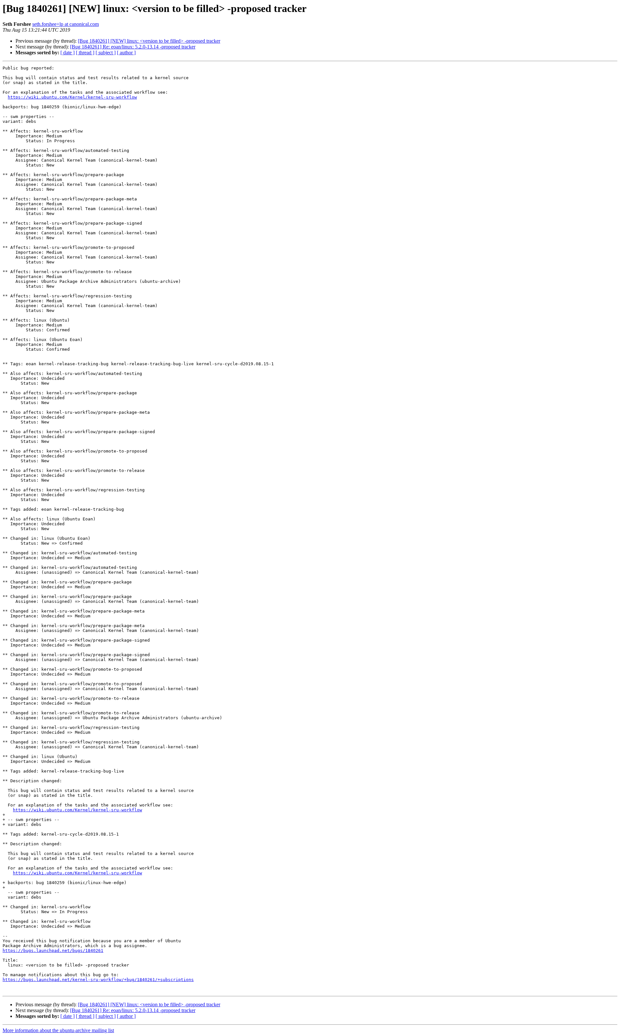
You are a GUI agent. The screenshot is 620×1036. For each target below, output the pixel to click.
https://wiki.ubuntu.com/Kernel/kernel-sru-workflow (72, 97)
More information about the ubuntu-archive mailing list (58, 1030)
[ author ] (126, 52)
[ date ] (67, 52)
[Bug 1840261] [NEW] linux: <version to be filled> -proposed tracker (149, 41)
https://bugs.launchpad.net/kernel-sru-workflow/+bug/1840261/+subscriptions (98, 979)
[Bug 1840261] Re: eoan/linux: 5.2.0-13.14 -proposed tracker (132, 46)
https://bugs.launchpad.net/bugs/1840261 (53, 950)
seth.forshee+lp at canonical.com (65, 24)
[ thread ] (85, 52)
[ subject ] (106, 52)
